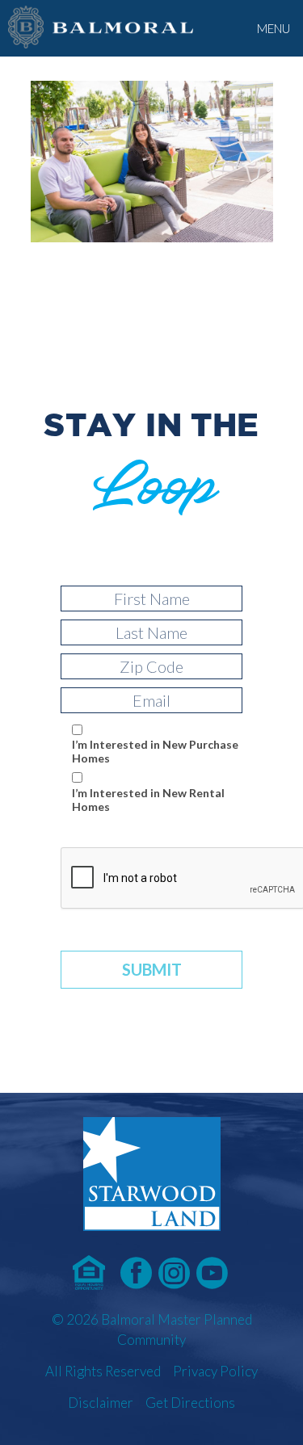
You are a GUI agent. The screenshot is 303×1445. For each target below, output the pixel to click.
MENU (273, 28)
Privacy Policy (215, 1371)
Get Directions (190, 1402)
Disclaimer (100, 1402)
